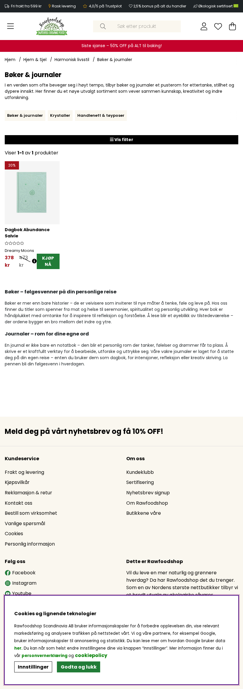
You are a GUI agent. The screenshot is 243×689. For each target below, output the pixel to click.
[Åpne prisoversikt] (34, 261)
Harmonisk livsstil (72, 60)
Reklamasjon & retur (28, 492)
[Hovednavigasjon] (10, 26)
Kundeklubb (140, 472)
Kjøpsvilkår (17, 482)
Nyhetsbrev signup (148, 492)
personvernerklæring (45, 655)
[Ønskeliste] (218, 26)
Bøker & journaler (114, 60)
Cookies (14, 533)
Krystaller (60, 115)
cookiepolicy (91, 655)
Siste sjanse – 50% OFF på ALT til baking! (121, 46)
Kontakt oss (18, 503)
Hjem (10, 60)
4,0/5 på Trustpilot (105, 6)
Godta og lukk (79, 667)
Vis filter (123, 140)
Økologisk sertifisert (216, 6)
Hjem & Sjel (35, 60)
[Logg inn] (204, 26)
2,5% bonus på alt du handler (159, 6)
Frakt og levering (24, 472)
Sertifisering (140, 482)
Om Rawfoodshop (147, 503)
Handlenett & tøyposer (100, 115)
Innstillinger (33, 667)
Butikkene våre (143, 513)
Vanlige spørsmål (25, 523)
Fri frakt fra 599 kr (26, 6)
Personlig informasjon (30, 544)
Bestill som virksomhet (31, 513)
